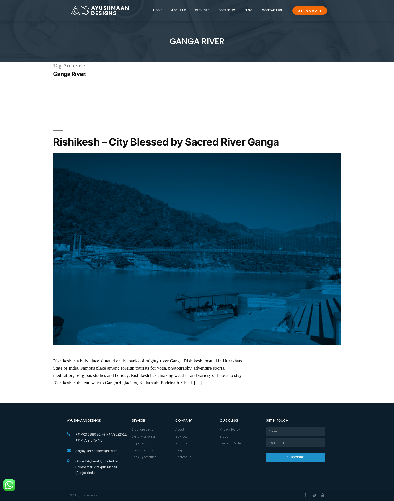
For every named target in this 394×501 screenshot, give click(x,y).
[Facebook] (305, 495)
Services (202, 10)
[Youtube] (323, 495)
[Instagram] (314, 495)
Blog (248, 10)
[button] (309, 10)
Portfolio (226, 10)
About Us (178, 10)
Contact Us (272, 10)
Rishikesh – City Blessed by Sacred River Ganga (166, 142)
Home (157, 10)
